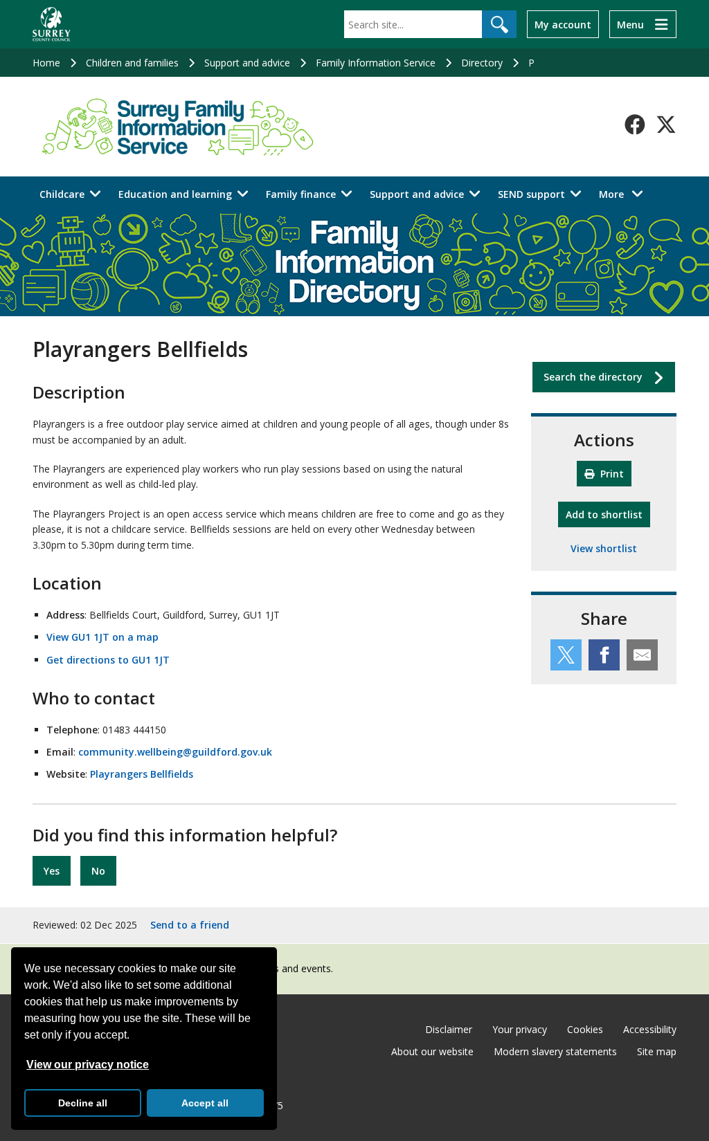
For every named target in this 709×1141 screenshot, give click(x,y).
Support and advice (247, 62)
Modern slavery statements (555, 1051)
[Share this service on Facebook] (604, 654)
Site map (656, 1051)
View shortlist (604, 548)
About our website (432, 1051)
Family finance (301, 194)
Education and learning (175, 194)
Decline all (82, 1102)
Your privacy (519, 1029)
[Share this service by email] (642, 654)
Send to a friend (189, 924)
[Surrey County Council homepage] (52, 24)
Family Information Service (376, 62)
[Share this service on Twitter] (566, 654)
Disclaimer (448, 1029)
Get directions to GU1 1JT (108, 659)
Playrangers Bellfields (141, 774)
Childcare (61, 194)
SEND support (531, 194)
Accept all (204, 1102)
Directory (482, 62)
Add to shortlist (608, 514)
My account (563, 24)
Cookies (585, 1029)
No (98, 870)
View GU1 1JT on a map (102, 636)
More (625, 194)
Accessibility (649, 1029)
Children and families (132, 62)
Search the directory (593, 376)
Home (46, 62)
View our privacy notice (87, 1064)
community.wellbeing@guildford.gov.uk (175, 751)
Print (611, 473)
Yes (52, 870)
